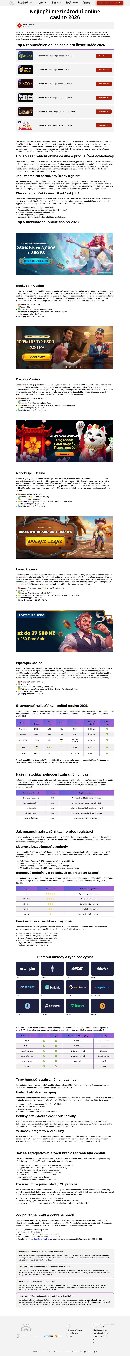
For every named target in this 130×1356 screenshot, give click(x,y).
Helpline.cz (47, 1239)
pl (93, 1342)
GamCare (38, 1239)
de (93, 1339)
